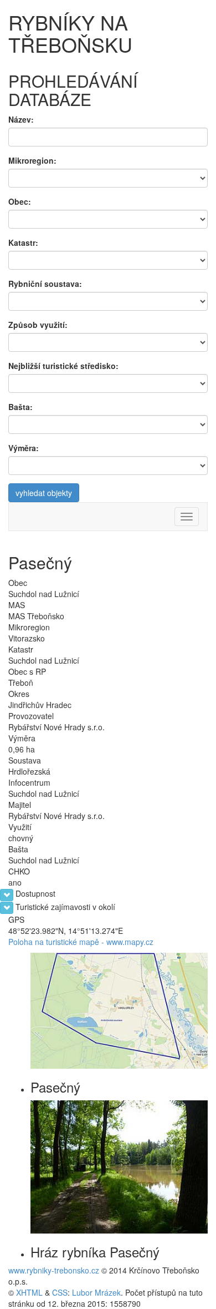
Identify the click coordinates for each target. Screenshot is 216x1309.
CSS (60, 1292)
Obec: (19, 201)
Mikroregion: (32, 160)
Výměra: (23, 447)
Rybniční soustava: (45, 283)
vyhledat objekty (44, 492)
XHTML (29, 1292)
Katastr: (23, 242)
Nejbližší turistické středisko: (63, 365)
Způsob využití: (38, 324)
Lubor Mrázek (96, 1292)
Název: (21, 119)
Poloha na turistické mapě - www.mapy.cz (80, 941)
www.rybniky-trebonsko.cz (53, 1270)
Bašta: (20, 406)
